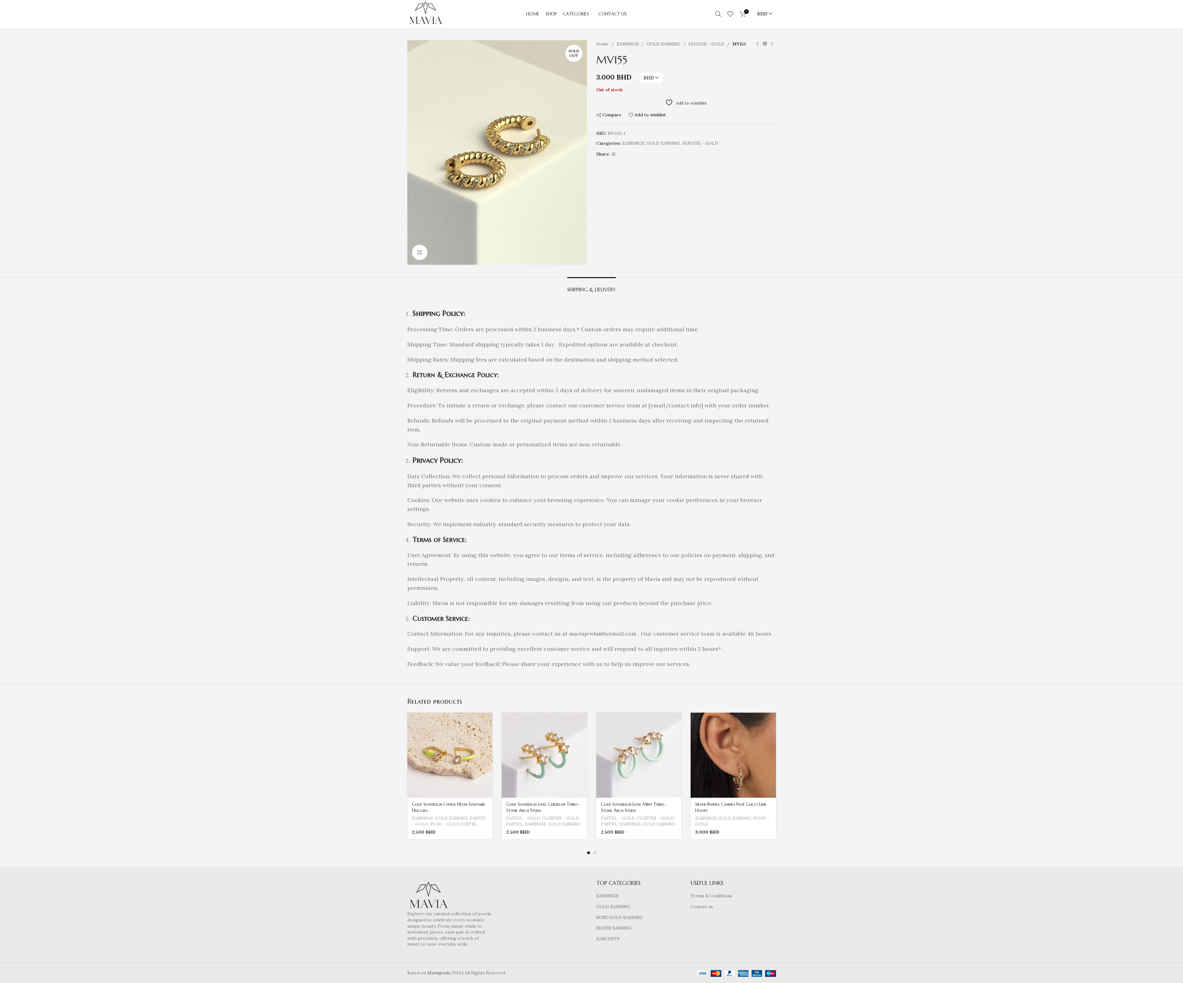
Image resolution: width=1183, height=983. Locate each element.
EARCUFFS (607, 939)
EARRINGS (628, 44)
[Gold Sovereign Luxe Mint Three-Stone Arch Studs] (639, 755)
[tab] (591, 286)
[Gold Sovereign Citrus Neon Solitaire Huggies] (450, 755)
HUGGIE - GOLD (706, 44)
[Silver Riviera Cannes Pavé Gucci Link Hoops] (733, 755)
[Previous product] (757, 44)
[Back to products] (765, 44)
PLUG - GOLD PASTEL (453, 824)
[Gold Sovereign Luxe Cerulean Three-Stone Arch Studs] (544, 755)
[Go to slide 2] (594, 852)
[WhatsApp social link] (613, 154)
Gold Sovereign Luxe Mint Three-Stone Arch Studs (634, 807)
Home (602, 44)
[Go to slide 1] (588, 852)
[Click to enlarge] (419, 252)
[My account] (709, 14)
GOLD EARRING (663, 44)
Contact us (702, 906)
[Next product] (772, 44)
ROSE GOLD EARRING (619, 917)
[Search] (718, 14)
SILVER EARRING (614, 928)
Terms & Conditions (711, 896)
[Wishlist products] (730, 14)
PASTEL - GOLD (523, 818)
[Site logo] (425, 13)
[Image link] (428, 896)
